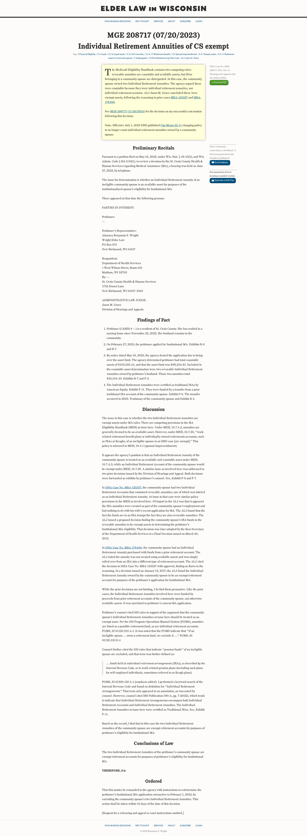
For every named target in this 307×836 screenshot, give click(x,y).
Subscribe (185, 21)
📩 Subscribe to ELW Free (223, 180)
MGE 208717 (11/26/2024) (127, 111)
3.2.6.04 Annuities (135, 54)
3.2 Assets (101, 54)
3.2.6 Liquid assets (116, 54)
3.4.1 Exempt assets (207, 54)
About (171, 21)
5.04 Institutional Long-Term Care (164, 58)
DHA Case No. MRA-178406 (123, 547)
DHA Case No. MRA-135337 (123, 487)
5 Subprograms (140, 58)
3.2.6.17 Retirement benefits (158, 54)
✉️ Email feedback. (220, 162)
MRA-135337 (179, 97)
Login (198, 21)
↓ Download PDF (219, 82)
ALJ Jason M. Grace (190, 58)
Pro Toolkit (142, 21)
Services (158, 21)
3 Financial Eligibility (86, 54)
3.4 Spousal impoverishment (184, 54)
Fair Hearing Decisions (118, 21)
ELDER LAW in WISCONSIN (153, 8)
